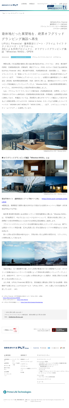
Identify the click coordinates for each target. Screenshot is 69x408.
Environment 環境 (42, 361)
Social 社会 (40, 375)
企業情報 (24, 4)
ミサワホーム (24, 366)
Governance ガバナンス (44, 379)
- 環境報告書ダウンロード (45, 366)
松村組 (22, 372)
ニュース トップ (12, 13)
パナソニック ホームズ (26, 361)
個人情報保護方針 (19, 399)
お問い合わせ (63, 4)
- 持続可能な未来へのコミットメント (47, 364)
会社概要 (6, 371)
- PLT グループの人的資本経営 (46, 377)
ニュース (53, 4)
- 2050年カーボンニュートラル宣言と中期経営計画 (51, 363)
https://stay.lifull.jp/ (22, 299)
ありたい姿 (7, 365)
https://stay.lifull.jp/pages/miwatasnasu (32, 302)
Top (4, 13)
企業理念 (6, 363)
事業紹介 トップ (25, 359)
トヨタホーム (24, 364)
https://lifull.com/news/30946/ (11, 298)
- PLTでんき (41, 369)
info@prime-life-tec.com (16, 317)
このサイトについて (8, 399)
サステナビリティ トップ (44, 359)
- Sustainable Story (43, 368)
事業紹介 (32, 4)
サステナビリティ (42, 4)
